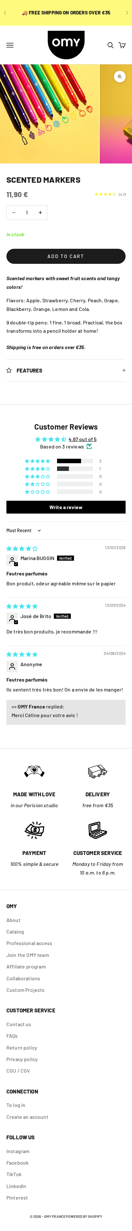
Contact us (18, 1024)
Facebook (17, 1163)
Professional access (29, 943)
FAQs (12, 1036)
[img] (21, 548)
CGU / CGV (18, 1071)
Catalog (15, 931)
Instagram (17, 1151)
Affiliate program (26, 966)
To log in (15, 1105)
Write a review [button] (66, 507)
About (13, 920)
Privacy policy (22, 1059)
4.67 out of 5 (82, 439)
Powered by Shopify (84, 1216)
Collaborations (23, 978)
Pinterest (17, 1197)
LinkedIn (16, 1186)
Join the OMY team (27, 955)
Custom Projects (25, 990)
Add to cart (66, 256)
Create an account (27, 1117)
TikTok (13, 1174)
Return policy (21, 1047)
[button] (38, 461)
